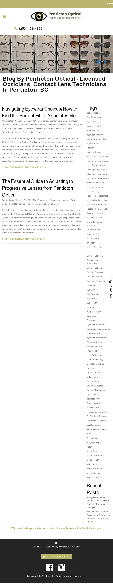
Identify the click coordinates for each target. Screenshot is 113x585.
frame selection (94, 152)
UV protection (93, 229)
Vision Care (53, 204)
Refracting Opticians (96, 429)
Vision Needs (93, 238)
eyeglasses (92, 316)
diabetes (91, 285)
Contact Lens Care (58, 121)
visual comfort (93, 477)
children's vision (94, 247)
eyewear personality (96, 139)
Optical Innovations (96, 385)
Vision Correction (95, 455)
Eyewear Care (93, 333)
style (89, 433)
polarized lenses (94, 407)
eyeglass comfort (95, 126)
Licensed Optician (95, 364)
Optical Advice (93, 372)
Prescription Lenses (11, 132)
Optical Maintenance (96, 390)
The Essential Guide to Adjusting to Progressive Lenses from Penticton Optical (37, 188)
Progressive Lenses (32, 132)
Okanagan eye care (96, 169)
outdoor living (93, 191)
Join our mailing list (58, 556)
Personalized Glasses (97, 209)
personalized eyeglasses (98, 200)
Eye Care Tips (93, 294)
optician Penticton (95, 182)
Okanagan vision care (97, 174)
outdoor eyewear (95, 187)
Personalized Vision (96, 213)
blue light (91, 242)
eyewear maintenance (97, 337)
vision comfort (93, 234)
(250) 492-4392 (30, 28)
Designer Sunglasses (56, 124)
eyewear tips (93, 143)
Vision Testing (93, 473)
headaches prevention (97, 156)
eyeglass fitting (94, 130)
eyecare (91, 307)
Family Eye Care (94, 346)
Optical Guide (93, 381)
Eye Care (72, 124)
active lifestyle (93, 113)
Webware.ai (80, 576)
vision (89, 447)
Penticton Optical (64, 128)
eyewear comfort (95, 134)
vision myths (92, 464)
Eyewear (29, 128)
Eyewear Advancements (98, 329)
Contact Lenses (94, 268)
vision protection (94, 468)
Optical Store (93, 394)
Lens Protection (94, 355)
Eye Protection (94, 117)
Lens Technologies (96, 165)
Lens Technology (95, 359)
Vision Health (93, 460)
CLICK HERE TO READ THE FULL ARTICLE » (24, 167)
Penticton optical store (97, 195)
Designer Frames (37, 124)
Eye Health (18, 128)
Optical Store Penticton (98, 178)
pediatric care (93, 398)
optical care (92, 377)
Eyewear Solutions (95, 342)
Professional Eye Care (97, 416)
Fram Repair (92, 351)
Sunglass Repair (94, 442)
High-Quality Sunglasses (98, 161)
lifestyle (90, 368)
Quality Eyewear (94, 425)
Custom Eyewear (19, 124)
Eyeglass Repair (94, 311)
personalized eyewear (97, 204)
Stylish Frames (93, 438)
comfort (90, 251)
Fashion (90, 147)
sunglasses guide (95, 217)
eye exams (92, 298)
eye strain (91, 121)
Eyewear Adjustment (44, 128)
